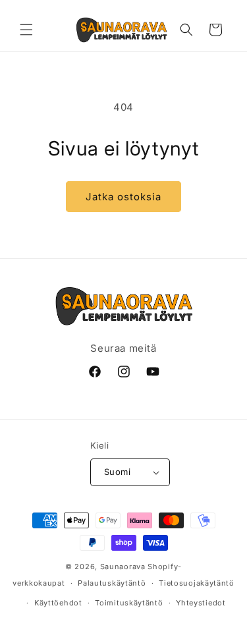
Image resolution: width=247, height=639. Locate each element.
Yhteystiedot (200, 602)
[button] (26, 29)
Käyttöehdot (58, 602)
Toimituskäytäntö (129, 602)
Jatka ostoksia (123, 196)
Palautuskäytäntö (112, 583)
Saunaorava (123, 566)
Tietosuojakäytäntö (196, 583)
